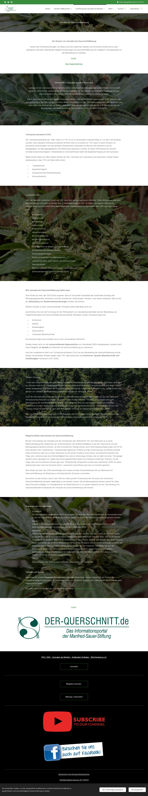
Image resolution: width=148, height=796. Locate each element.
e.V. (105, 657)
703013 (85, 780)
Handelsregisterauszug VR (70, 780)
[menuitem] (47, 8)
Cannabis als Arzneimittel (84, 588)
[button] (122, 8)
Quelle (73, 58)
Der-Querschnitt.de (74, 64)
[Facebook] (5, 2)
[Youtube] (8, 2)
